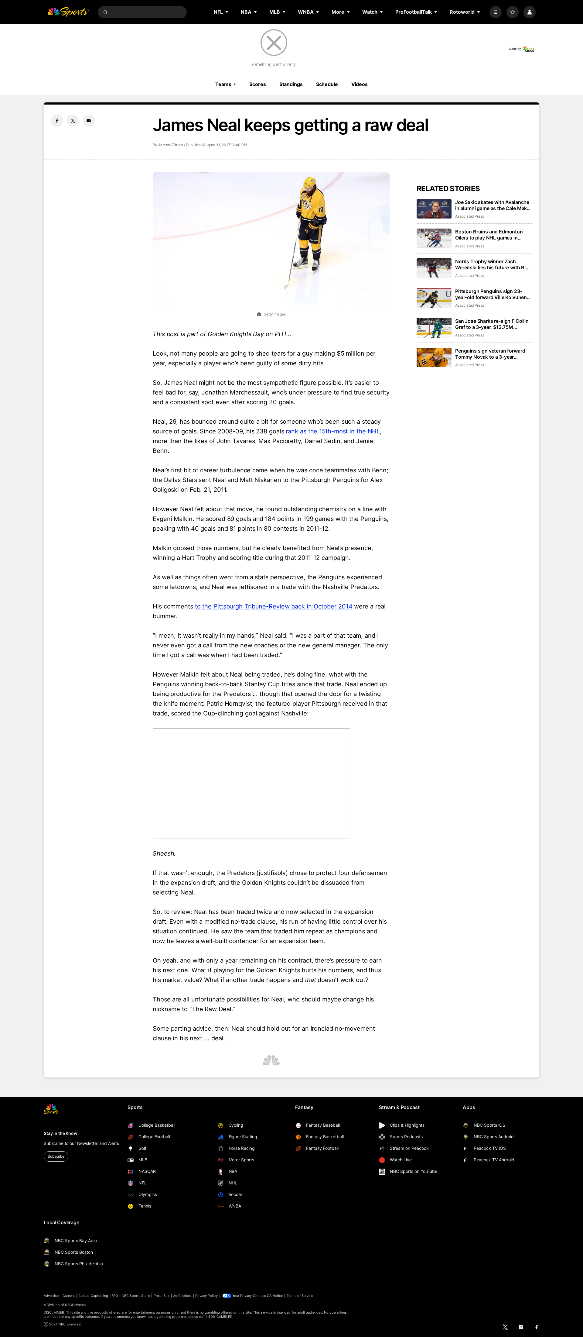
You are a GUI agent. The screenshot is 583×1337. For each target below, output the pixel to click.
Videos (359, 84)
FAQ (115, 1296)
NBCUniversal (76, 1305)
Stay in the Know (60, 1133)
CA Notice (275, 1296)
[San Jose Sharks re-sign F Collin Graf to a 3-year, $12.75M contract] (434, 328)
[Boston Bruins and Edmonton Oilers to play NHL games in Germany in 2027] (434, 238)
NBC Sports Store (136, 1296)
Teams (223, 84)
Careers (69, 1296)
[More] (495, 12)
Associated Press (469, 216)
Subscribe (56, 1156)
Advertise (51, 1296)
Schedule (327, 84)
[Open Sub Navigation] (227, 11)
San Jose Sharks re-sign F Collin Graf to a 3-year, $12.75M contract (492, 324)
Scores (257, 84)
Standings (291, 84)
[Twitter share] (73, 121)
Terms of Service (300, 1296)
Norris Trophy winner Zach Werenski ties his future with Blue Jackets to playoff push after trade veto (493, 264)
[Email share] (89, 121)
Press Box (162, 1296)
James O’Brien (170, 145)
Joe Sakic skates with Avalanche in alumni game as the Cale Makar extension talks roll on (493, 205)
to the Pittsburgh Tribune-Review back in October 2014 (274, 606)
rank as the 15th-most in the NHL (333, 431)
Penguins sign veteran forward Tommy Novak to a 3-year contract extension (490, 354)
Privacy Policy (206, 1296)
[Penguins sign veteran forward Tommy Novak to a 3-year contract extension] (434, 357)
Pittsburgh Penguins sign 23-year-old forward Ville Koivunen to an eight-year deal (491, 294)
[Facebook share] (57, 121)
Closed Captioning (93, 1296)
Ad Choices (182, 1296)
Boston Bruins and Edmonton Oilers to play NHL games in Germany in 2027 (489, 235)
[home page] (68, 12)
